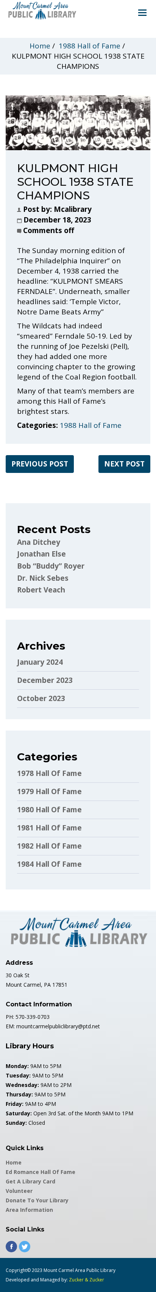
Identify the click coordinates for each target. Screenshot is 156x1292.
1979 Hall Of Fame (49, 791)
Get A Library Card (30, 1181)
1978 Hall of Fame (49, 773)
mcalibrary (73, 209)
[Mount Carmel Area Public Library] (41, 10)
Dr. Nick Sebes (43, 578)
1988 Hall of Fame (89, 46)
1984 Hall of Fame (49, 864)
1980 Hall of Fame (49, 810)
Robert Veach (41, 590)
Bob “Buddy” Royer (50, 566)
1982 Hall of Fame (49, 846)
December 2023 (45, 680)
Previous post (39, 464)
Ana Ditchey (38, 542)
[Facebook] (11, 1246)
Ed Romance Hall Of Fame (40, 1171)
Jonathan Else (41, 554)
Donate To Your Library (37, 1200)
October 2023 (41, 698)
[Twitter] (24, 1246)
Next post (124, 464)
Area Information (29, 1209)
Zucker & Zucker (86, 1279)
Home (40, 46)
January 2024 (40, 662)
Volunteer (19, 1190)
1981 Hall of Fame (49, 828)
